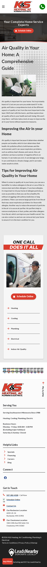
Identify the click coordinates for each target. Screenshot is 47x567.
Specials (11, 452)
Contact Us (11, 506)
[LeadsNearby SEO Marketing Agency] (23, 553)
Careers (11, 459)
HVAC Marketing (13, 562)
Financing (12, 455)
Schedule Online (24, 31)
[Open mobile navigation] (3, 6)
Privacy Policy (24, 543)
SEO (25, 562)
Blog (9, 462)
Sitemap (34, 543)
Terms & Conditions (9, 543)
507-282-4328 (12, 495)
